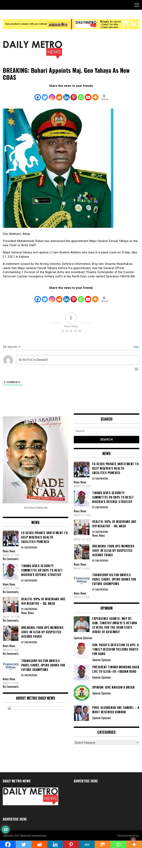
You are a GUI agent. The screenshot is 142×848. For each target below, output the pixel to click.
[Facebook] (37, 94)
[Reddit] (59, 94)
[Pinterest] (73, 94)
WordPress (134, 835)
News (12, 551)
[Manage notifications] (133, 840)
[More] (95, 94)
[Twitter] (45, 94)
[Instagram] (52, 94)
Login (136, 347)
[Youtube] (88, 94)
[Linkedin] (66, 94)
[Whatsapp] (81, 94)
